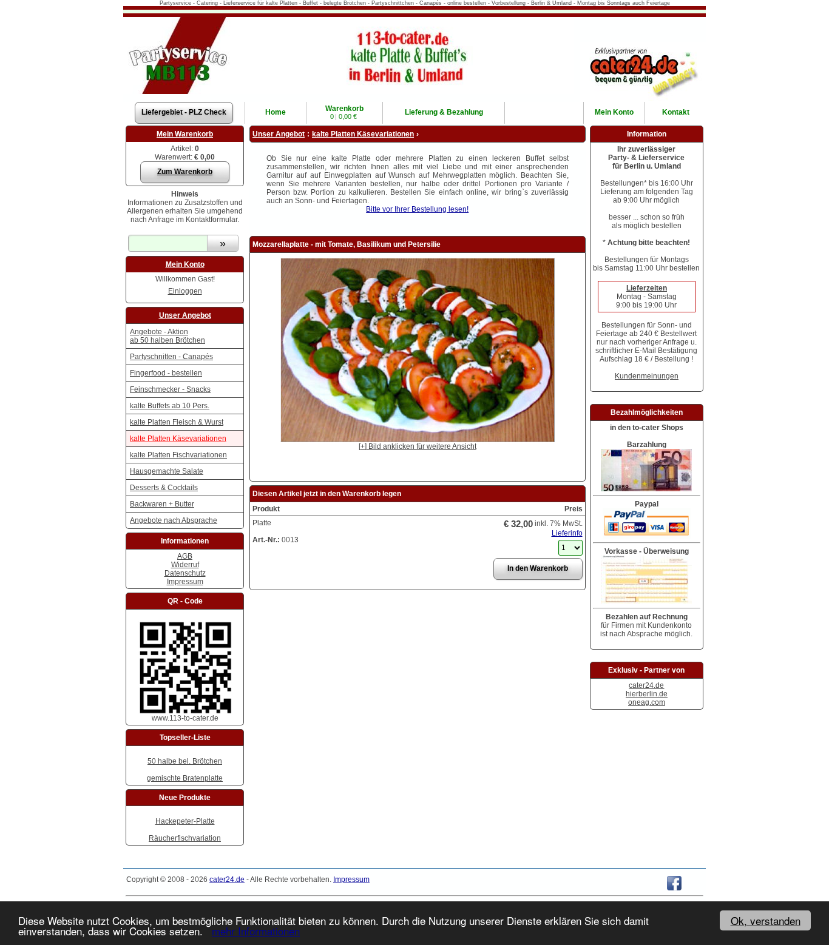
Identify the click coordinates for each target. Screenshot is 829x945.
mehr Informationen (256, 930)
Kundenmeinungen (646, 376)
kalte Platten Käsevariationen (178, 438)
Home (275, 112)
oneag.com (646, 702)
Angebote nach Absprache (173, 520)
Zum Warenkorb (184, 171)
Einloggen (185, 291)
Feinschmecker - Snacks (170, 389)
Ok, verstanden (765, 920)
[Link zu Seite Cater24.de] (643, 46)
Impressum (185, 581)
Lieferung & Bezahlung (444, 112)
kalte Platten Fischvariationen (178, 455)
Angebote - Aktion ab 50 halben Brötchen (167, 336)
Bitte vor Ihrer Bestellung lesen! (417, 209)
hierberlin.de (647, 694)
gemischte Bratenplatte (185, 778)
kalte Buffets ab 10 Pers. (169, 406)
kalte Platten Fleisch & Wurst (176, 422)
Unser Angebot (185, 315)
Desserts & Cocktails (164, 487)
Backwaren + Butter (162, 504)
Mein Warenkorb (185, 134)
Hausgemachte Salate (166, 471)
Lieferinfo (567, 533)
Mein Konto (185, 264)
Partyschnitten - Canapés (171, 356)
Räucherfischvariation (185, 838)
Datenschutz (185, 573)
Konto (614, 112)
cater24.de (646, 685)
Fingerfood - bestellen (166, 373)
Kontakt (675, 112)
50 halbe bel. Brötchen (184, 761)
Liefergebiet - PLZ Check (183, 112)
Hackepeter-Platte (185, 821)
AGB (184, 556)
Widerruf (185, 564)
